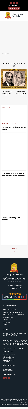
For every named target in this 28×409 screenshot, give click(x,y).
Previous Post (14, 248)
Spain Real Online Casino (8, 243)
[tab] (3, 54)
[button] (12, 19)
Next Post (14, 252)
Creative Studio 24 (21, 400)
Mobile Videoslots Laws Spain (9, 123)
